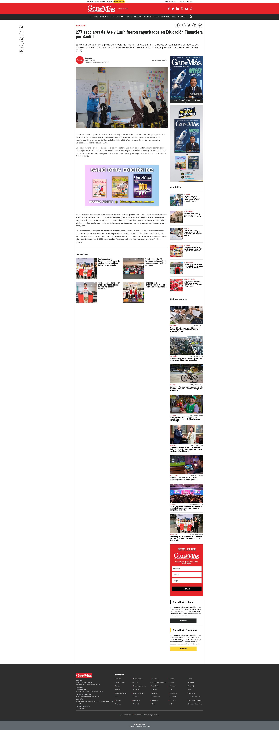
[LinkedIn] (22, 33)
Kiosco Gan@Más (99, 2)
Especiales (181, 17)
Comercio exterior (138, 693)
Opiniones (173, 686)
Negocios (137, 17)
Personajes (191, 686)
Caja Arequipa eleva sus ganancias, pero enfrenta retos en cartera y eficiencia (193, 215)
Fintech (135, 682)
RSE (116, 697)
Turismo (135, 697)
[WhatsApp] (22, 45)
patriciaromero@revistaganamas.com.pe (89, 691)
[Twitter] (22, 39)
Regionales (136, 700)
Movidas (172, 682)
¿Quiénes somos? (170, 1)
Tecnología (154, 686)
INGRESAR (183, 621)
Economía (119, 17)
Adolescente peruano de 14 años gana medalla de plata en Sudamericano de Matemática (109, 286)
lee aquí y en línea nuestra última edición (186, 101)
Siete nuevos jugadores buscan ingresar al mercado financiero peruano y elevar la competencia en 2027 (186, 508)
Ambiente (191, 682)
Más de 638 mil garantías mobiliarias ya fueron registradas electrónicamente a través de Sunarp (184, 330)
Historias (118, 700)
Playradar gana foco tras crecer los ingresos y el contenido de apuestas (183, 479)
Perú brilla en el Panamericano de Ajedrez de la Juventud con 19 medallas (156, 285)
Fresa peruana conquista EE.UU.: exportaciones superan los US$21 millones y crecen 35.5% (193, 284)
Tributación (136, 704)
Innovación (129, 17)
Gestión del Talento (121, 693)
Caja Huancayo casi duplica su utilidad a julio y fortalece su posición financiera (193, 266)
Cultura (190, 679)
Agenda (172, 679)
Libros (153, 704)
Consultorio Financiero (195, 704)
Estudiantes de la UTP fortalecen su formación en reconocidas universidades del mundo (155, 262)
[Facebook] (22, 27)
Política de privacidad (151, 715)
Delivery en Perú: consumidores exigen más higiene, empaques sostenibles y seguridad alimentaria (186, 388)
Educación (173, 700)
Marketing (154, 693)
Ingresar (189, 1)
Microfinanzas (137, 679)
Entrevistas (173, 693)
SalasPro (109, 2)
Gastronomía (155, 697)
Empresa (103, 17)
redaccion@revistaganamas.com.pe (97, 62)
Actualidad (147, 17)
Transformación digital (158, 682)
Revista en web (119, 2)
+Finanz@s (90, 2)
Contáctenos (182, 1)
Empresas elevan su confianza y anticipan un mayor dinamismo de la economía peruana (192, 199)
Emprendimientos (120, 682)
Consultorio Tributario (195, 700)
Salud (171, 704)
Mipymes (118, 690)
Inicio (96, 17)
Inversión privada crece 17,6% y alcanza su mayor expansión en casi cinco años (186, 359)
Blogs (174, 17)
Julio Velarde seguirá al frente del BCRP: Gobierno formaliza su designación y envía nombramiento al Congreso (186, 449)
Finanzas (110, 17)
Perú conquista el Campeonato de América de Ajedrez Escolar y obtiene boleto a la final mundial (109, 262)
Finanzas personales (140, 686)
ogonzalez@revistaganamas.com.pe (88, 684)
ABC (171, 690)
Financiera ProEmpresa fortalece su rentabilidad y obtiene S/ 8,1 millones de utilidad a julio (185, 419)
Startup (117, 686)
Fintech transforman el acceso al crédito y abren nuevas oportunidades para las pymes (193, 233)
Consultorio (165, 17)
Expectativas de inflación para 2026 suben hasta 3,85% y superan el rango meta (193, 249)
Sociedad (156, 17)
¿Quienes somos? (126, 715)
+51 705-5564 (80, 708)
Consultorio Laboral (194, 697)
